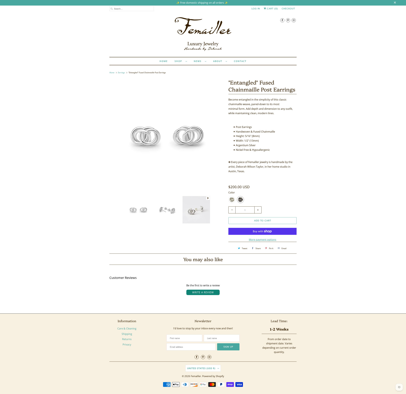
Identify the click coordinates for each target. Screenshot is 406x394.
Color (231, 192)
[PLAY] (167, 136)
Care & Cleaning (126, 328)
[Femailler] (203, 35)
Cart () (272, 8)
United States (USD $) (201, 368)
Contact (240, 61)
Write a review (203, 292)
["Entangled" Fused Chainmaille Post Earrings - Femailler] (167, 136)
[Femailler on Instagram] (294, 20)
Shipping (127, 334)
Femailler (196, 376)
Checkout (288, 8)
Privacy (127, 344)
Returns (127, 339)
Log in (256, 8)
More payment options (262, 239)
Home (164, 61)
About (218, 61)
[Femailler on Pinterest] (288, 20)
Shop (179, 61)
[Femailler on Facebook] (282, 20)
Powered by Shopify (213, 376)
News (198, 61)
